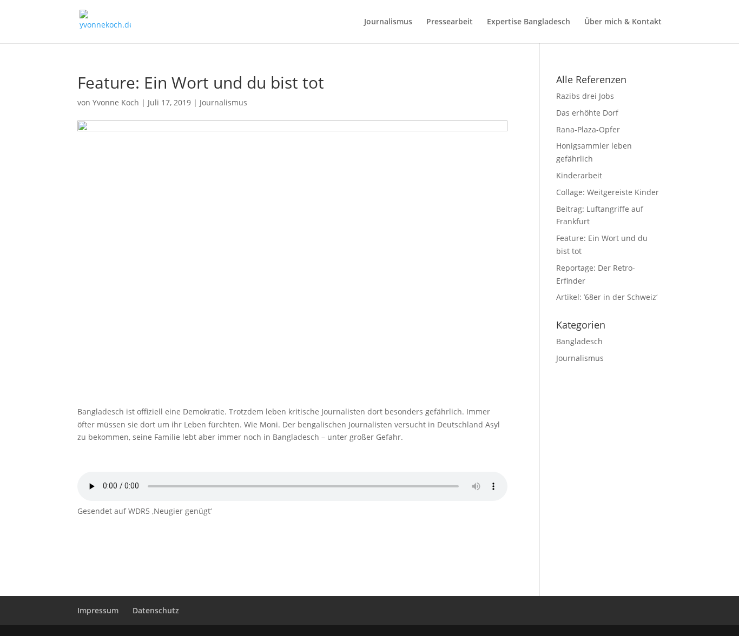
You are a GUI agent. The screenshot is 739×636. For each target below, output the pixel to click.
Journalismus (388, 22)
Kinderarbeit (579, 175)
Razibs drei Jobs (585, 96)
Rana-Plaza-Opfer (588, 129)
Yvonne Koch (116, 102)
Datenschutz (156, 610)
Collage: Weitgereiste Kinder (607, 192)
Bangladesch (579, 341)
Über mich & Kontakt (623, 22)
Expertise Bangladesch (528, 22)
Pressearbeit (449, 22)
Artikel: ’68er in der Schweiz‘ (606, 297)
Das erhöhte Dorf (587, 113)
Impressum (97, 610)
